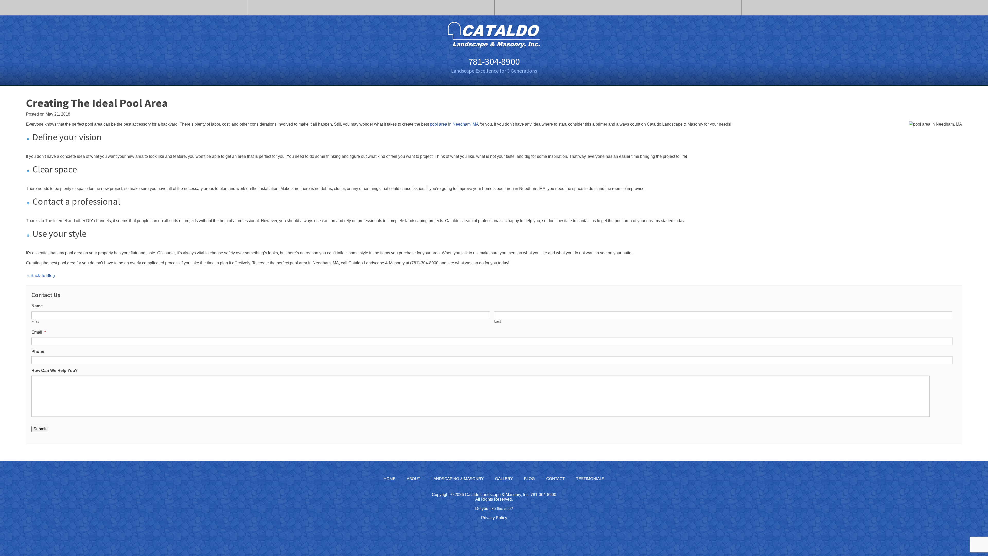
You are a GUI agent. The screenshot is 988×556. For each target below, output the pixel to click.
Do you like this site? (494, 508)
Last (497, 321)
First (35, 321)
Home (389, 478)
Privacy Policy (494, 518)
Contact (555, 478)
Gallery (504, 478)
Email (38, 332)
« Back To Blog (41, 275)
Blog (529, 478)
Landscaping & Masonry (457, 478)
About (413, 478)
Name (37, 306)
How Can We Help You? (54, 370)
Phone (37, 351)
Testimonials (590, 478)
